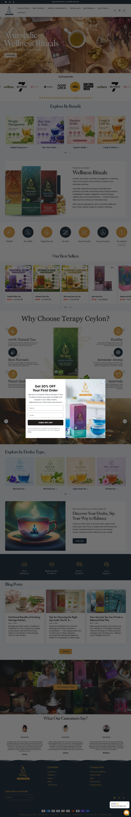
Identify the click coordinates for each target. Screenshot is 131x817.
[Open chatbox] (126, 813)
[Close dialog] (103, 381)
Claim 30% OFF (45, 422)
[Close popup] (127, 803)
